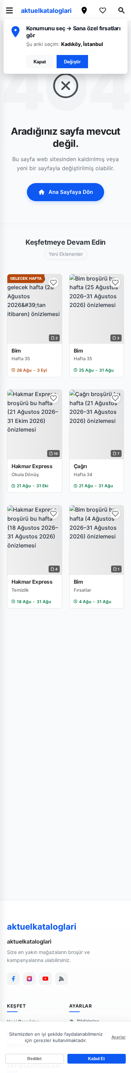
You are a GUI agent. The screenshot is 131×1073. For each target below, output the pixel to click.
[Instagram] (29, 978)
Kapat (40, 61)
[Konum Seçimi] (84, 10)
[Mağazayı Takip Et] (53, 282)
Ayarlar (118, 1037)
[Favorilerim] (102, 10)
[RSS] (61, 978)
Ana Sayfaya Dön (71, 192)
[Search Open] (121, 10)
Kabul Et (96, 1058)
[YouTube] (45, 978)
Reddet (34, 1058)
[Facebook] (13, 978)
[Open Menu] (9, 10)
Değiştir (72, 61)
